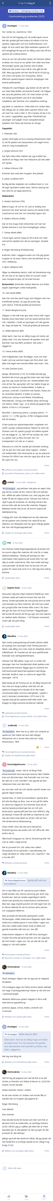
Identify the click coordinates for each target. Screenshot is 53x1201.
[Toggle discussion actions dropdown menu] (50, 3)
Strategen (10, 488)
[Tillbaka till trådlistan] (3, 3)
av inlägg (25, 3)
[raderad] (10, 770)
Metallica (10, 731)
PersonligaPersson (17, 880)
